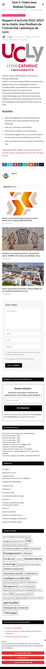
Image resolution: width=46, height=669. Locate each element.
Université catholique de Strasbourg (14, 518)
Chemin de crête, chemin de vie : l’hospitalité (17, 449)
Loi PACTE (22, 582)
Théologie (10, 612)
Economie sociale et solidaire (16, 548)
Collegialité (12, 537)
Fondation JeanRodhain (13, 628)
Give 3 (11, 37)
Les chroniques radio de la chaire (13, 496)
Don (18, 541)
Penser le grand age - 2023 (11, 440)
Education (36, 548)
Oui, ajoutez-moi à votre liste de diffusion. (21, 359)
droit (22, 541)
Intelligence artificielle (16, 578)
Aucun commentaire (11, 40)
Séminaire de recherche (15, 607)
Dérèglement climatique (10, 545)
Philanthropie (31, 590)
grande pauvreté (23, 564)
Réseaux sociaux (20, 594)
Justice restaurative (9, 582)
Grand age (9, 564)
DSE (28, 541)
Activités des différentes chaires (13, 503)
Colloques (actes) (8, 476)
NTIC (21, 586)
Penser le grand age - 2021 (11, 442)
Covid (28, 537)
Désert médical (23, 545)
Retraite (5, 594)
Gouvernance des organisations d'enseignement (18, 433)
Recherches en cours (9, 473)
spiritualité (10, 602)
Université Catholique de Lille (12, 522)
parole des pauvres (19, 590)
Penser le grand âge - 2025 (11, 438)
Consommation (21, 537)
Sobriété (40, 598)
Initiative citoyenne (13, 568)
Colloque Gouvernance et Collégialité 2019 (16, 444)
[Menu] (3, 4)
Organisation (7, 590)
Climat (5, 537)
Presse (40, 590)
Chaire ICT (6, 508)
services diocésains (8, 598)
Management (10, 586)
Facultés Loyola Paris (9, 512)
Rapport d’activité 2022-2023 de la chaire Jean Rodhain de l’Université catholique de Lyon (22, 153)
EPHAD (28, 553)
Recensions (6, 499)
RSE (12, 594)
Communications (7, 486)
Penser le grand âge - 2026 (11, 435)
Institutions (32, 573)
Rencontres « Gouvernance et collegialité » (16, 478)
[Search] (43, 4)
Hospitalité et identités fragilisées (13, 447)
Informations (35, 564)
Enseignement (12, 553)
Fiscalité (19, 559)
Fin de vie (9, 558)
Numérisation (30, 586)
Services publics (22, 598)
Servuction (33, 598)
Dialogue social (9, 541)
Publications (6, 489)
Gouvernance (33, 558)
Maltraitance (32, 582)
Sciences (30, 594)
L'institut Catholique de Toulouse (16, 637)
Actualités (5, 469)
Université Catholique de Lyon (13, 15)
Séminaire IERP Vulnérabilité (11, 482)
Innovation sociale (8, 492)
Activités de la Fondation (10, 505)
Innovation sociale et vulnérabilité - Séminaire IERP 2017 (21, 456)
